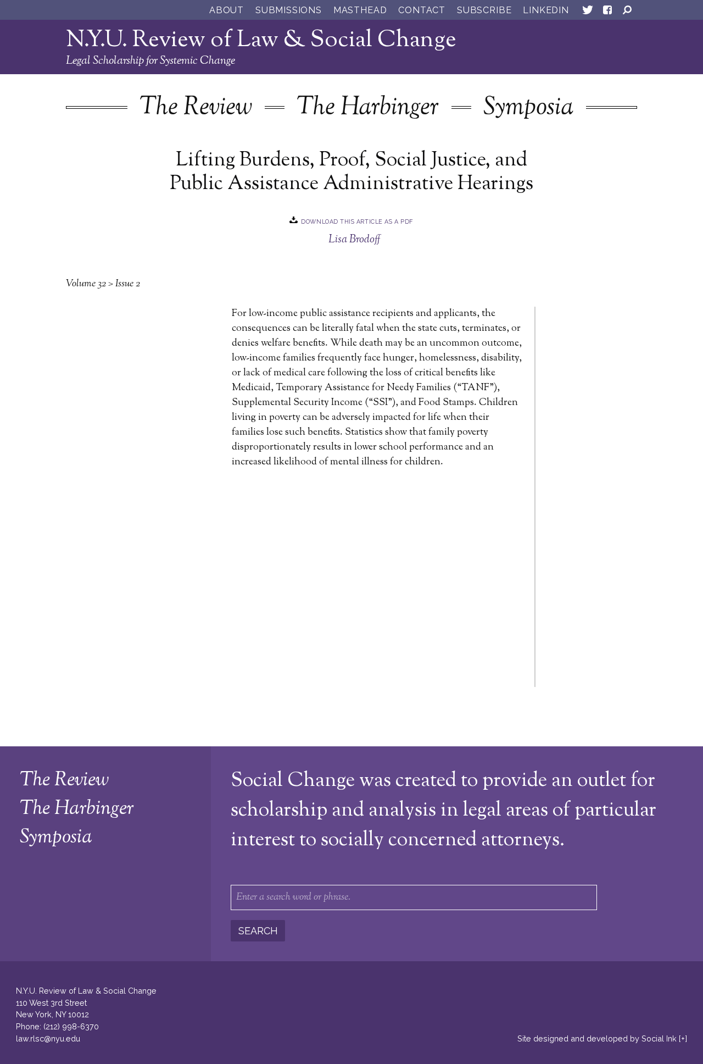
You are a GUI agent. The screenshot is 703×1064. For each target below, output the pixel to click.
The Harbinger (368, 108)
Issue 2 (127, 284)
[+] (683, 1038)
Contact (421, 10)
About (226, 10)
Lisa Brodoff (354, 239)
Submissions (288, 10)
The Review (196, 108)
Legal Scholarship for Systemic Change (150, 61)
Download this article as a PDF (357, 221)
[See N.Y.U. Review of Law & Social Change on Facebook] (607, 12)
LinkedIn (545, 10)
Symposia (528, 108)
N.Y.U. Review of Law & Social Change (261, 40)
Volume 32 (86, 284)
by (597, 1038)
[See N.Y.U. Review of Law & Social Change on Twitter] (588, 12)
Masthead (360, 10)
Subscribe (484, 10)
